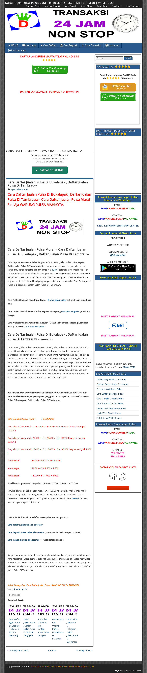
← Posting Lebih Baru (17, 650)
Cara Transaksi (92, 45)
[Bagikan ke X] (15, 595)
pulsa (54, 269)
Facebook (116, 6)
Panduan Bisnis (33, 6)
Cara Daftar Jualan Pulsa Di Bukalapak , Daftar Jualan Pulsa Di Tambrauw (48, 183)
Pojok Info (102, 6)
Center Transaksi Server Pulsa (111, 408)
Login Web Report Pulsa (109, 413)
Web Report (70, 6)
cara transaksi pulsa (34, 326)
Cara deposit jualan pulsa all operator (26, 532)
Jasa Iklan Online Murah (131, 671)
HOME (14, 45)
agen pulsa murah (19, 189)
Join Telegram (132, 6)
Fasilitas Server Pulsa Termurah (112, 384)
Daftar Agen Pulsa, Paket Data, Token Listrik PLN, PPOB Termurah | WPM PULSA (60, 3)
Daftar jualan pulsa (57, 299)
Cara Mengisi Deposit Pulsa (110, 398)
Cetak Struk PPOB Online (109, 417)
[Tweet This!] (19, 589)
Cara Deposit (70, 45)
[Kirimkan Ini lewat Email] (10, 595)
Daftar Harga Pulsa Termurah (111, 379)
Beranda (52, 650)
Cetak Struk (86, 6)
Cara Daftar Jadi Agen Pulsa (110, 393)
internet (76, 498)
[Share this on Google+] (25, 589)
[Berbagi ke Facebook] (18, 595)
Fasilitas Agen (18, 50)
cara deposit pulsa (70, 311)
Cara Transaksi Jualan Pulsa (110, 403)
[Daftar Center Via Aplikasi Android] (118, 271)
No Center (113, 45)
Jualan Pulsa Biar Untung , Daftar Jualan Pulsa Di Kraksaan (58, 629)
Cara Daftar (49, 45)
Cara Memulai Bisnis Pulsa (109, 389)
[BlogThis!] (13, 595)
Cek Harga (30, 45)
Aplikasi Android (52, 6)
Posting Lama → (84, 650)
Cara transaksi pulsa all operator (23, 539)
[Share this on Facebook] (14, 589)
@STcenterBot (117, 255)
